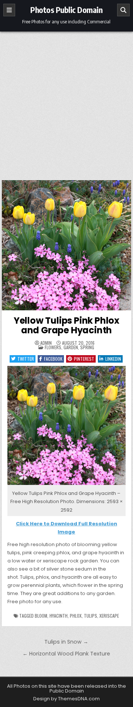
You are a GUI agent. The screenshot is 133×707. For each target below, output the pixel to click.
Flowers (53, 347)
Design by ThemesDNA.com (66, 698)
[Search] (123, 10)
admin (46, 343)
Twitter (25, 359)
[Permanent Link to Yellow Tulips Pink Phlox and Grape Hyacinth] (67, 245)
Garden (71, 347)
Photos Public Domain (66, 9)
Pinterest (84, 359)
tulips (90, 615)
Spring (87, 347)
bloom (41, 615)
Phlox (76, 615)
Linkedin (113, 359)
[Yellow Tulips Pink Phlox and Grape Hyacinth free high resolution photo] (66, 485)
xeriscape (109, 615)
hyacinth (59, 615)
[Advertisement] (66, 102)
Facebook (53, 359)
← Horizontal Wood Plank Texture (66, 653)
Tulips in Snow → (66, 641)
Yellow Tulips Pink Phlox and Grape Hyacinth (66, 325)
